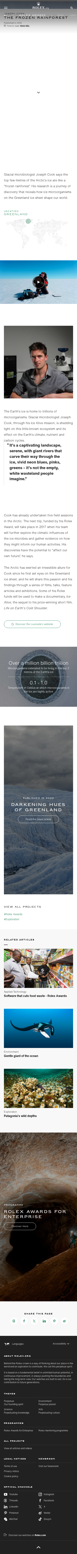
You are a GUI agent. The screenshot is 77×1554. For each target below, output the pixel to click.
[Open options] (38, 356)
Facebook (49, 1500)
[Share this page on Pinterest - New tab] (54, 1321)
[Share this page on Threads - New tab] (14, 1321)
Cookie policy (11, 1476)
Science (16, 1411)
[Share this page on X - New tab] (34, 1321)
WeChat (13, 1519)
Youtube (13, 1494)
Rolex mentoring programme (53, 1430)
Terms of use (10, 1466)
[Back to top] (38, 1547)
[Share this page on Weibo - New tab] (64, 1321)
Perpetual (13, 1402)
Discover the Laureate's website (34, 624)
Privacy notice (11, 1471)
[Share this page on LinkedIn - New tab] (44, 1321)
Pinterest (14, 1512)
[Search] (71, 7)
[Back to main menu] (5, 15)
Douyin (47, 1519)
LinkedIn (13, 1506)
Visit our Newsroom (48, 1466)
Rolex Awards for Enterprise (18, 1430)
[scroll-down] (38, 92)
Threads (13, 1500)
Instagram (49, 1494)
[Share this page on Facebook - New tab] (24, 1321)
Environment (47, 1402)
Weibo (47, 1512)
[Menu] (6, 7)
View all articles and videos (18, 1448)
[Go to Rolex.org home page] (38, 5)
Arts (49, 1411)
